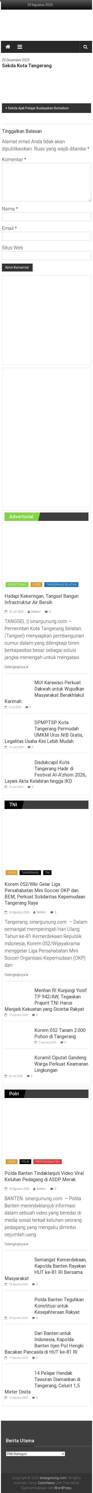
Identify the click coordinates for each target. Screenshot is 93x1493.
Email (9, 228)
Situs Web (12, 248)
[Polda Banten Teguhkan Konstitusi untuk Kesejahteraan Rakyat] (18, 1302)
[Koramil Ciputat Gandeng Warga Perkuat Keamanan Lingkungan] (18, 1060)
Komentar (14, 159)
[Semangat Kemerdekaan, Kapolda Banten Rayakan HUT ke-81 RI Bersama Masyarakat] (18, 1263)
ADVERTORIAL (17, 584)
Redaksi (36, 611)
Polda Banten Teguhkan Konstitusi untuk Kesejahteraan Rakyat (59, 1306)
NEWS (36, 584)
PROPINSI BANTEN (47, 1161)
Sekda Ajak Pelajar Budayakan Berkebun (38, 108)
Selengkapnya (15, 667)
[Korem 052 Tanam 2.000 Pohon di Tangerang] (18, 1033)
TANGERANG (30, 872)
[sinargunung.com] (8, 47)
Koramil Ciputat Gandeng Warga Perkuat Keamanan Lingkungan (61, 1064)
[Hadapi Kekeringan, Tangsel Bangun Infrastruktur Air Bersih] (46, 557)
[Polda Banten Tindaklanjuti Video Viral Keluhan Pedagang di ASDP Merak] (46, 1134)
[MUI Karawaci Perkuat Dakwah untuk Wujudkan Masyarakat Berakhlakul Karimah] (18, 685)
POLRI (25, 1161)
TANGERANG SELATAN (61, 584)
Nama (10, 209)
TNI (47, 872)
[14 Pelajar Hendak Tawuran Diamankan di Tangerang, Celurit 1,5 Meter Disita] (18, 1376)
